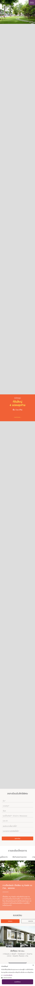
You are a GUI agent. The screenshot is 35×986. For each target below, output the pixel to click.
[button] (2, 2)
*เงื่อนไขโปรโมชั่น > (17, 417)
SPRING (10, 921)
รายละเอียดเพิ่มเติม (7, 975)
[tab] (19, 857)
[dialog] (17, 974)
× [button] (33, 965)
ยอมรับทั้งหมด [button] (17, 982)
